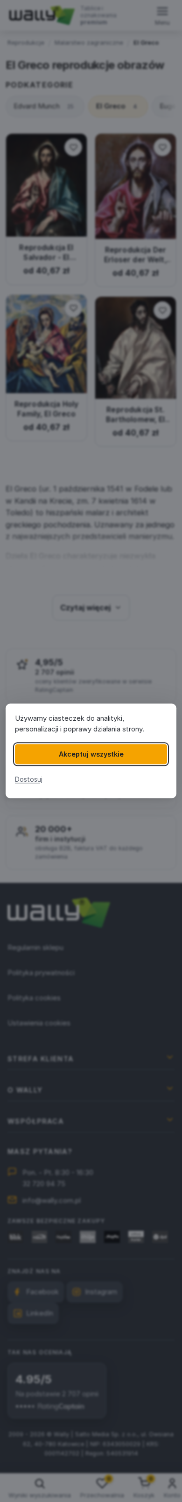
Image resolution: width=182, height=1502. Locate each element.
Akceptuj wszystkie (91, 754)
